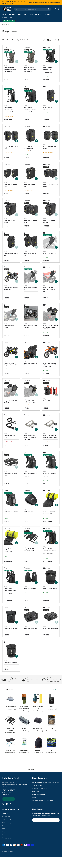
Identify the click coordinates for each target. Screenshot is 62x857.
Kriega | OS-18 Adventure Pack (28, 147)
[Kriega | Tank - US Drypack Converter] (31, 537)
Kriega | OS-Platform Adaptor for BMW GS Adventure (30, 437)
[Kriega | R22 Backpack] (50, 461)
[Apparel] (37, 742)
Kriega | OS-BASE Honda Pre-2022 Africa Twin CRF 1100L (50, 327)
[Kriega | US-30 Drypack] (31, 616)
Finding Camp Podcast (38, 794)
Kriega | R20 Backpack (30, 473)
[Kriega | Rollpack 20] (50, 499)
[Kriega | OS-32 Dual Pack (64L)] (50, 173)
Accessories (24, 750)
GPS (51, 706)
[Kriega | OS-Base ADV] (50, 241)
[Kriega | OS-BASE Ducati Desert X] (31, 313)
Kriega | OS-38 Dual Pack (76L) (31, 221)
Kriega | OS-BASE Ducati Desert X (31, 326)
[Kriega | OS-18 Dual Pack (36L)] (50, 135)
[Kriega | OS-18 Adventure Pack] (31, 135)
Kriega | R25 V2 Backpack (11, 511)
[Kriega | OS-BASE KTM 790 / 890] (11, 389)
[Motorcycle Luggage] (10, 720)
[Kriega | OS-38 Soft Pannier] (50, 209)
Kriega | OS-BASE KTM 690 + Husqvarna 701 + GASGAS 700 (50, 365)
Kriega (7, 24)
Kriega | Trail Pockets (30, 588)
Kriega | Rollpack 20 (49, 511)
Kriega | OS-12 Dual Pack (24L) (11, 147)
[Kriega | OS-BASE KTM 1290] (31, 351)
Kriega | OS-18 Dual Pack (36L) (50, 147)
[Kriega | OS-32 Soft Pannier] (11, 209)
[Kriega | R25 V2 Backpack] (11, 499)
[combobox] (32, 9)
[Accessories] (24, 742)
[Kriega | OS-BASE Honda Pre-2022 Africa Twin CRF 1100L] (50, 313)
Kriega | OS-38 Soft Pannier (49, 221)
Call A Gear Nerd (9, 799)
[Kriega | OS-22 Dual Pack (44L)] (11, 173)
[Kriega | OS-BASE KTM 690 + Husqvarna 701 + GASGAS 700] (50, 351)
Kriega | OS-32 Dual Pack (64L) (50, 185)
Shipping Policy (6, 823)
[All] (51, 742)
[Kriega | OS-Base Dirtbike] (11, 313)
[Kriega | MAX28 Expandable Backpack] (31, 95)
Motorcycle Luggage (10, 729)
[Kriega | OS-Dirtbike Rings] (11, 423)
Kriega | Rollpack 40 (9, 549)
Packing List (35, 791)
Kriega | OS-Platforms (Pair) (10, 474)
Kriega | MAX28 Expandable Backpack (30, 108)
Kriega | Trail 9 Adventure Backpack (10, 589)
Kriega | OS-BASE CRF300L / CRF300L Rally (49, 289)
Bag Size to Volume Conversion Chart (42, 800)
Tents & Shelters (10, 706)
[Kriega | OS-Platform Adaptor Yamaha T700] (50, 423)
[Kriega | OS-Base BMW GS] (31, 275)
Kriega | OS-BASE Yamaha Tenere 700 (29, 402)
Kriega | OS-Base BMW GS (30, 288)
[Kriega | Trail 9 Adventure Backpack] (11, 577)
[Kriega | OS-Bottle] (50, 389)
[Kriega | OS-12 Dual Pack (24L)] (11, 135)
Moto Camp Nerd (9, 851)
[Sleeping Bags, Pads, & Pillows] (24, 699)
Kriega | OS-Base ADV (49, 253)
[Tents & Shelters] (10, 699)
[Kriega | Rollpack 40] (11, 537)
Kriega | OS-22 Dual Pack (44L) (11, 185)
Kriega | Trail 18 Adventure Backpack (49, 550)
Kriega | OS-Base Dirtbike (9, 326)
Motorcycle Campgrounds (39, 788)
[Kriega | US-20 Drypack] (11, 616)
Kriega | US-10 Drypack (50, 588)
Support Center (6, 816)
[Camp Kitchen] (37, 720)
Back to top (31, 769)
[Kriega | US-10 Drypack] (50, 577)
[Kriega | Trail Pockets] (31, 577)
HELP (11, 18)
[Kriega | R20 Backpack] (31, 461)
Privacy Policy (6, 835)
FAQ (3, 829)
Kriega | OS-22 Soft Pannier (29, 185)
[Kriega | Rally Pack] (31, 499)
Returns (4, 826)
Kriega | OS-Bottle (48, 401)
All (51, 750)
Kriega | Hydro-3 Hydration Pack (8, 108)
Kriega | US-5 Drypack (10, 662)
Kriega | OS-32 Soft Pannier (9, 221)
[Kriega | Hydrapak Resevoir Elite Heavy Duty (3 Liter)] (31, 56)
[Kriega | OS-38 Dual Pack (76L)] (31, 209)
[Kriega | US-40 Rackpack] (50, 616)
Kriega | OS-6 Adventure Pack (11, 254)
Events (34, 797)
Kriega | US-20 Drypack (10, 628)
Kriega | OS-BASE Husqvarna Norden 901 (10, 364)
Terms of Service (7, 838)
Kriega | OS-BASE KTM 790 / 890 (10, 402)
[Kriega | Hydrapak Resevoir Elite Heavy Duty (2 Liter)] (11, 56)
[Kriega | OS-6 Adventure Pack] (11, 241)
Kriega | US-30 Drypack (30, 628)
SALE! (4, 15)
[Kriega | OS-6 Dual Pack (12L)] (31, 241)
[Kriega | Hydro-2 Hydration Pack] (50, 56)
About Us (5, 813)
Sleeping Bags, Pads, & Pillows (24, 707)
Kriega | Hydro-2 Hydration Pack (48, 68)
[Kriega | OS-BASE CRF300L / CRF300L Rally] (50, 275)
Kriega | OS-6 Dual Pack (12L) (30, 254)
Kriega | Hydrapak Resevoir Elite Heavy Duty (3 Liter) (30, 69)
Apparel (37, 750)
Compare (43, 40)
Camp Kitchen (37, 728)
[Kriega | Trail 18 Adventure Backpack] (50, 537)
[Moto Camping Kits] (37, 699)
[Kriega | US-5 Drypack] (11, 650)
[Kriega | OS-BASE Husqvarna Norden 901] (11, 351)
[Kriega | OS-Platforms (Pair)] (11, 461)
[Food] (51, 720)
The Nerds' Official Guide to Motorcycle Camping (45, 782)
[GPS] (51, 699)
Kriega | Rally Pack (29, 511)
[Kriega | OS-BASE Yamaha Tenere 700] (31, 389)
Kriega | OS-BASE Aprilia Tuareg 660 (11, 288)
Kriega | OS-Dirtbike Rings (9, 436)
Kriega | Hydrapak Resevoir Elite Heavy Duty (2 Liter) (10, 69)
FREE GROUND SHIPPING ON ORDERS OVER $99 (44, 2)
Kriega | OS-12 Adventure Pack (48, 108)
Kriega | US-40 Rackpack (50, 628)
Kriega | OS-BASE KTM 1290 (30, 364)
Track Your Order (7, 820)
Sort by (14, 40)
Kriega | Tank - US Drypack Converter (29, 550)
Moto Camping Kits (38, 707)
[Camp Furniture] (10, 742)
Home (3, 24)
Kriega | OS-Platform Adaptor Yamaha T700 (50, 436)
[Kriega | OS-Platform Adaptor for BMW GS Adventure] (31, 423)
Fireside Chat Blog (37, 785)
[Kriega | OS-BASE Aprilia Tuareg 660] (11, 275)
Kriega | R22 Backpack (49, 473)
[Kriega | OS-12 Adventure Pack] (50, 95)
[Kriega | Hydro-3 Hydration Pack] (11, 95)
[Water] (24, 720)
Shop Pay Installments (8, 832)
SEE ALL (55, 690)
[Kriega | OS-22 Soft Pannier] (31, 173)
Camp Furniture (10, 750)
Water (24, 728)
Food (51, 728)
